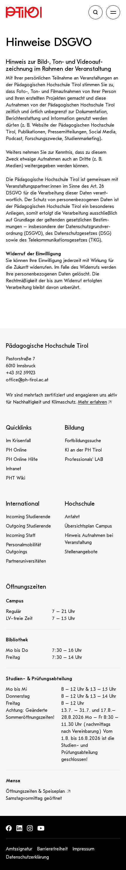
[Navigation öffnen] (113, 12)
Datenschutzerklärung (27, 857)
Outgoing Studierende (28, 526)
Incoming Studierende (28, 516)
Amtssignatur (19, 849)
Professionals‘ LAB (84, 459)
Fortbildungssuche (83, 440)
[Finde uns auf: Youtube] (41, 828)
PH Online (16, 450)
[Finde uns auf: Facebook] (9, 828)
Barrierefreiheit (52, 849)
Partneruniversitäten (26, 561)
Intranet (13, 468)
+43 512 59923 (20, 372)
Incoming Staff (20, 535)
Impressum (83, 849)
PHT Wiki (15, 478)
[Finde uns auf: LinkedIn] (19, 828)
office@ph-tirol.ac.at (27, 380)
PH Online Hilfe (22, 459)
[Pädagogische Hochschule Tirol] (45, 12)
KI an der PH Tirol (83, 450)
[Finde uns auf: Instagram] (30, 828)
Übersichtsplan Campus (88, 526)
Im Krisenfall (18, 440)
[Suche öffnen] (95, 12)
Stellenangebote (81, 551)
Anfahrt (72, 516)
